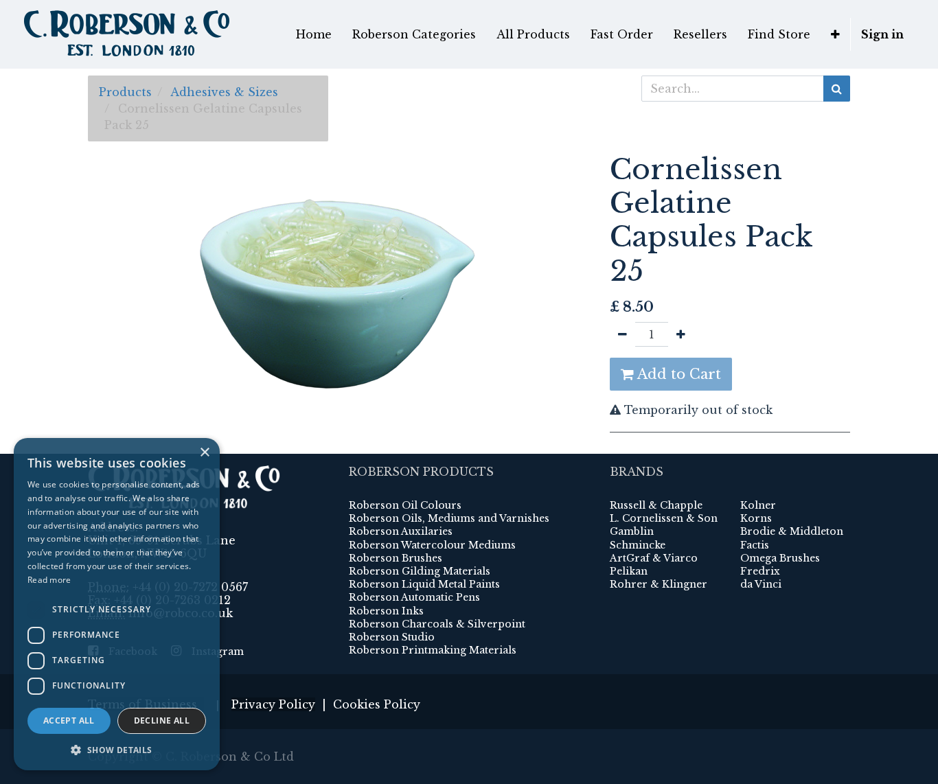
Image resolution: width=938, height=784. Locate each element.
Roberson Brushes (395, 558)
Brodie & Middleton (791, 531)
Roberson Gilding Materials (419, 571)
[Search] (836, 89)
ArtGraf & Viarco (654, 558)
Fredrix (760, 571)
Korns (756, 518)
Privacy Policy (273, 704)
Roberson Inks (386, 611)
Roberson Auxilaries (401, 531)
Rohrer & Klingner (658, 584)
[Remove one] (622, 334)
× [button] (204, 453)
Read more (49, 580)
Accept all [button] (69, 720)
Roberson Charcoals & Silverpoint (437, 624)
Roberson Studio (392, 637)
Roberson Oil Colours (405, 505)
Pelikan (629, 571)
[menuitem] (314, 34)
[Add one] (681, 334)
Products (125, 92)
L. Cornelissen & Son (664, 518)
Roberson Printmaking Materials (432, 650)
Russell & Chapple (656, 505)
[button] (835, 34)
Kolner (758, 505)
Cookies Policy (376, 704)
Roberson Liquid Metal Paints (424, 584)
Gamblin (632, 531)
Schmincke (637, 545)
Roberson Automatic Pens (414, 597)
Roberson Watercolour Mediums (432, 545)
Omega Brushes (780, 558)
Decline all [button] (162, 720)
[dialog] (117, 604)
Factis (754, 545)
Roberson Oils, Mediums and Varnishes (449, 518)
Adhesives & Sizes (224, 92)
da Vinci (760, 584)
